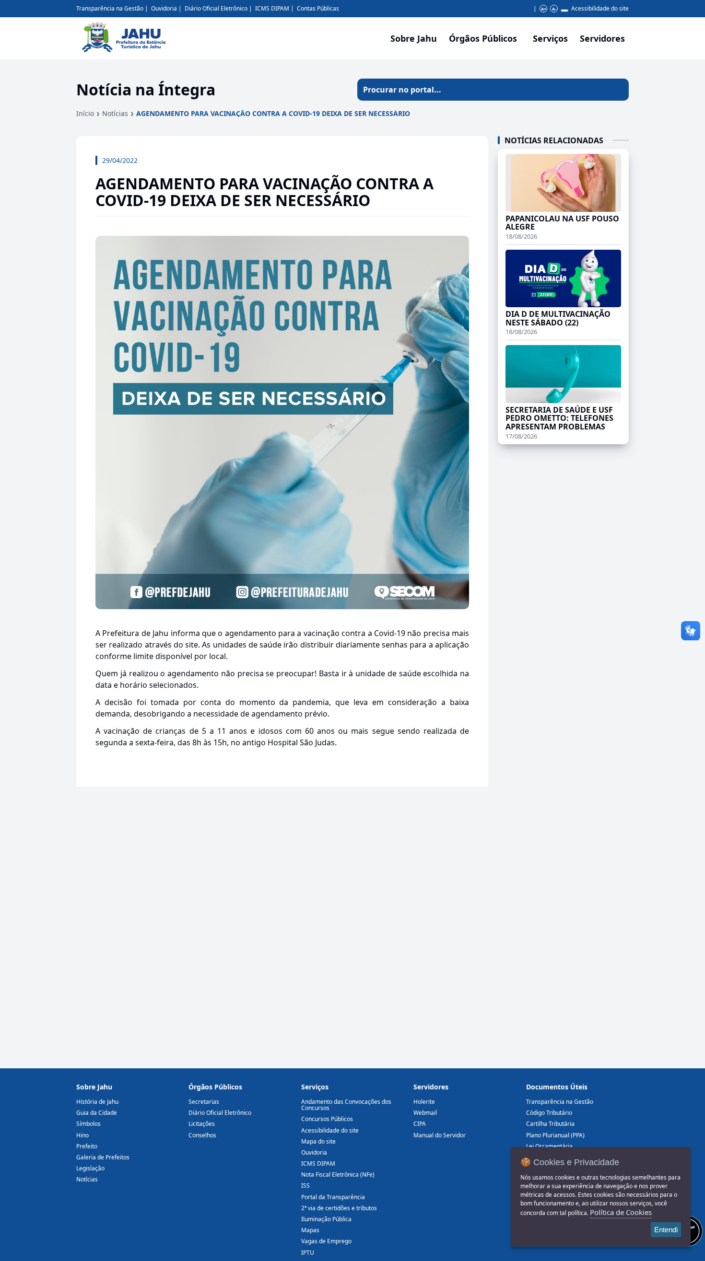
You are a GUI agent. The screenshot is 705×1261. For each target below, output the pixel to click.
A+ (543, 9)
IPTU (307, 1253)
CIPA (419, 1124)
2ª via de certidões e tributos (339, 1208)
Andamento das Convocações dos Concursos (346, 1105)
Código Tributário (549, 1113)
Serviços (550, 38)
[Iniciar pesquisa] (618, 90)
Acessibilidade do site (600, 8)
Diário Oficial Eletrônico (216, 8)
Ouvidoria (164, 8)
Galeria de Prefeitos (102, 1157)
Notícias (115, 113)
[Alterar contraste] (564, 10)
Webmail (425, 1113)
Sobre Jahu (413, 38)
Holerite (424, 1102)
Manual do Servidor (439, 1135)
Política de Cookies (621, 1212)
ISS (305, 1185)
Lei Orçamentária (549, 1146)
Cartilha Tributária (550, 1124)
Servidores (430, 1086)
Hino (82, 1135)
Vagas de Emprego (326, 1241)
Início (85, 113)
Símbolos (88, 1124)
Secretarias (203, 1102)
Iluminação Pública (326, 1219)
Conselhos (202, 1135)
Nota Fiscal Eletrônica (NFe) (338, 1174)
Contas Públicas (318, 8)
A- (554, 9)
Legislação (90, 1168)
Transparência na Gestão (109, 8)
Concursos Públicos (327, 1119)
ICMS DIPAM (272, 8)
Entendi (666, 1230)
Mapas (310, 1230)
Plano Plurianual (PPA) (555, 1135)
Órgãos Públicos (215, 1086)
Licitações (201, 1124)
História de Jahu (97, 1102)
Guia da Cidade (96, 1113)
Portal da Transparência (333, 1197)
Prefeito (86, 1146)
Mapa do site (318, 1141)
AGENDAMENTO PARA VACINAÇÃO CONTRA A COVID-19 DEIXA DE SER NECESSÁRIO (273, 113)
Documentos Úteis (557, 1086)
